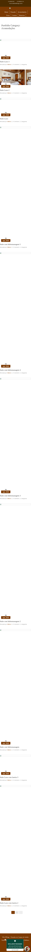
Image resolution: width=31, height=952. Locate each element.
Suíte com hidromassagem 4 (10, 370)
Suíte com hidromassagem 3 (10, 496)
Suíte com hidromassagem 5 (10, 244)
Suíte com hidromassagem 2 (10, 621)
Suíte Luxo (4, 119)
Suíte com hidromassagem (9, 747)
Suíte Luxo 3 (4, 62)
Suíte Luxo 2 (4, 90)
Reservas (22, 15)
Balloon (9, 64)
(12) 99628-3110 (20, 1)
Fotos (8, 15)
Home (6, 12)
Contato (14, 15)
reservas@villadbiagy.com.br (15, 3)
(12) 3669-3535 (11, 1)
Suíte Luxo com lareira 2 (9, 903)
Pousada (13, 12)
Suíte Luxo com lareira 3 (9, 777)
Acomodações (22, 12)
